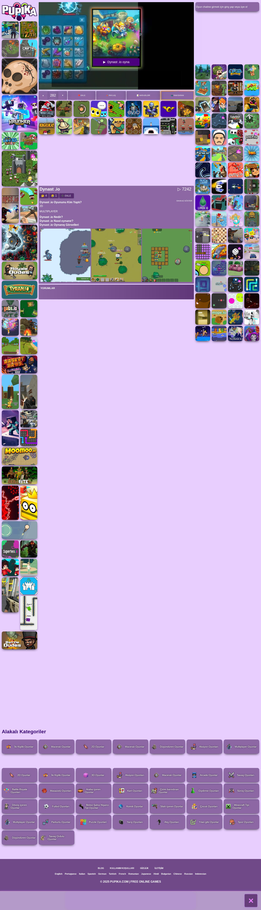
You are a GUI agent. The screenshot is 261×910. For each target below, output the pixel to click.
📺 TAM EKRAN (177, 95)
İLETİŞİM (159, 868)
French (122, 874)
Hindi (156, 874)
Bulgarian (166, 874)
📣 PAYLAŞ (111, 95)
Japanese (146, 874)
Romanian (133, 874)
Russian (188, 874)
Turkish (112, 874)
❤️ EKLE (81, 95)
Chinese (177, 874)
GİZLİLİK (144, 868)
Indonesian (200, 874)
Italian (82, 874)
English (58, 874)
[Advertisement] (130, 901)
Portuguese (71, 874)
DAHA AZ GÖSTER (184, 201)
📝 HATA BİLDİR (143, 95)
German (102, 874)
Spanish (92, 874)
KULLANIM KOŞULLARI (122, 868)
